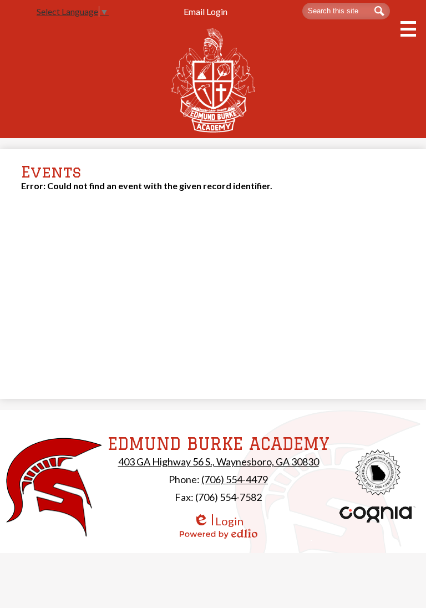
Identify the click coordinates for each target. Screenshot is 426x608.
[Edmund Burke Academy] (213, 80)
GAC (378, 472)
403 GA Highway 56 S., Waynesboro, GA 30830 (218, 461)
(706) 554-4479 (234, 479)
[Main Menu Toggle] (408, 29)
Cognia (377, 514)
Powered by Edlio (218, 533)
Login (218, 521)
